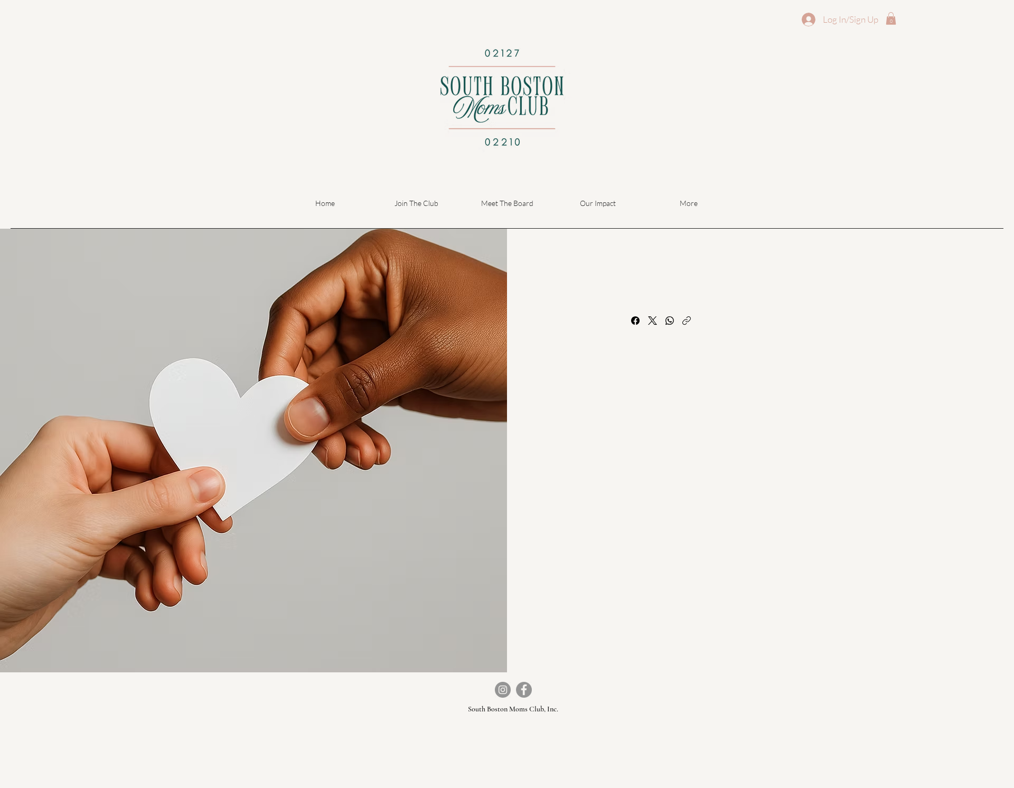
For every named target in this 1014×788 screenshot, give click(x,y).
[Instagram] (503, 690)
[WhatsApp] (669, 320)
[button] (891, 18)
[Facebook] (635, 320)
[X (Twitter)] (652, 320)
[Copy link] (686, 320)
